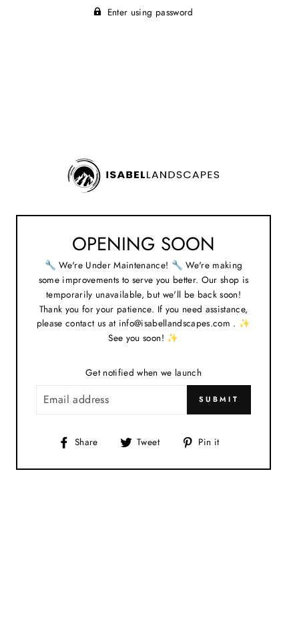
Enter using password (150, 12)
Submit (219, 399)
